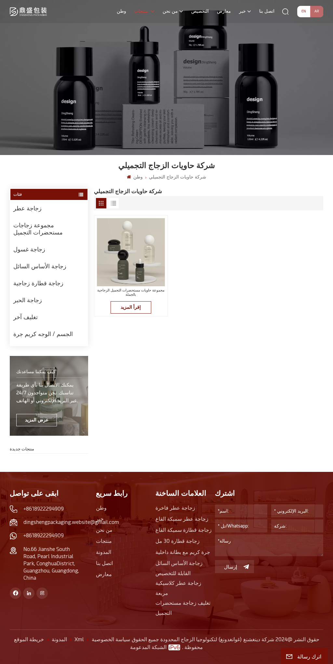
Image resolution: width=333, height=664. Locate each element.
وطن (121, 11)
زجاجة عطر (27, 208)
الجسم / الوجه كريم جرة (43, 334)
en (303, 11)
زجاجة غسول (29, 249)
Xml (79, 639)
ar (316, 11)
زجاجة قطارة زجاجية (38, 283)
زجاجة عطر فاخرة (175, 508)
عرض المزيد (36, 419)
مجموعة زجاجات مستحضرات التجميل (38, 229)
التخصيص (200, 11)
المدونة (103, 552)
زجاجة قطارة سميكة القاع (183, 530)
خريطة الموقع (29, 639)
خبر (242, 11)
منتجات (141, 11)
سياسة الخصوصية (111, 639)
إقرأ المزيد (131, 307)
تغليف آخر (25, 317)
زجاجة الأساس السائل (39, 266)
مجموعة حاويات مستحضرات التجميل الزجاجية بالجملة (131, 292)
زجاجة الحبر (27, 300)
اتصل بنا (266, 11)
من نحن (170, 11)
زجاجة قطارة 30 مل (177, 541)
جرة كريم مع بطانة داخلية (182, 552)
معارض (224, 11)
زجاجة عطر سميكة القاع (181, 519)
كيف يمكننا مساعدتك (36, 371)
